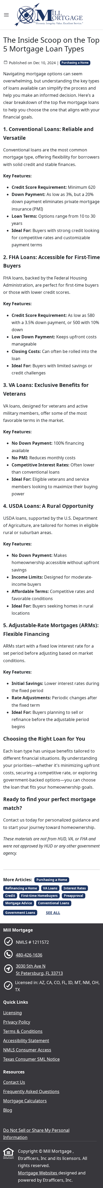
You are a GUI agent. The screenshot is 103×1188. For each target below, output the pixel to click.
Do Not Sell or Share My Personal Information (36, 1133)
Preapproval (73, 895)
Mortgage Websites (38, 1173)
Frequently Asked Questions (31, 1091)
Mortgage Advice (18, 903)
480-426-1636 (29, 955)
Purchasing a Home (75, 62)
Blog (7, 1110)
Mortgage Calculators (25, 1101)
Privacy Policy (16, 1022)
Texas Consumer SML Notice (31, 1059)
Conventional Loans (53, 903)
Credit (10, 895)
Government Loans (20, 912)
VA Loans (50, 888)
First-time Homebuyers (39, 895)
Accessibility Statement (26, 1040)
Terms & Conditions (23, 1031)
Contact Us (14, 1082)
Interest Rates (75, 888)
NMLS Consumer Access (27, 1050)
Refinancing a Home (21, 888)
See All (53, 912)
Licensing (12, 1013)
